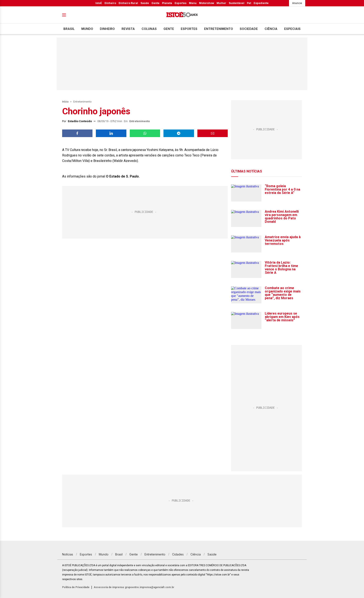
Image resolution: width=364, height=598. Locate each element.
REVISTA (128, 29)
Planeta (167, 3)
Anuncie (297, 3)
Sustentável (236, 3)
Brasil (69, 29)
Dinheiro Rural (128, 3)
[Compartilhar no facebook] (77, 133)
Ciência (271, 29)
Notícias (67, 554)
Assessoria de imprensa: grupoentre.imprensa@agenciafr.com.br (134, 587)
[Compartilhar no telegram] (178, 133)
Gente (155, 3)
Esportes (180, 3)
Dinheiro (110, 3)
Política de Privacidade (76, 587)
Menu (193, 3)
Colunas (149, 29)
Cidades (178, 554)
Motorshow (206, 3)
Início (65, 101)
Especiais (292, 29)
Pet (249, 3)
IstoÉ (98, 3)
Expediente (261, 3)
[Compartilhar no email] (212, 133)
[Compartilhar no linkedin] (111, 133)
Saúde (145, 3)
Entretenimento (218, 29)
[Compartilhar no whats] (145, 133)
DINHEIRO (107, 29)
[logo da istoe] (182, 15)
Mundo (87, 29)
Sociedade (249, 29)
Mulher (221, 3)
